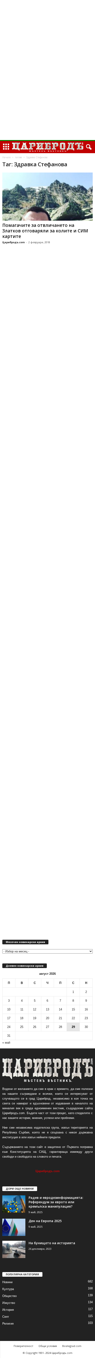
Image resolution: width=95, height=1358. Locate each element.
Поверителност (23, 1346)
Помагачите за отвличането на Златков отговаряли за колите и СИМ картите (45, 230)
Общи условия (48, 1346)
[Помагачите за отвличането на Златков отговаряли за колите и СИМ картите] (47, 197)
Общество (9, 1296)
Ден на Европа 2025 (45, 1221)
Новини (7, 1282)
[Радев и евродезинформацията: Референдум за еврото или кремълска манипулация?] (13, 1204)
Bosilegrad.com (71, 1346)
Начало (6, 157)
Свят (5, 1316)
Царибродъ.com (13, 242)
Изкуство (8, 1303)
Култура (8, 1289)
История (8, 1309)
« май (6, 1042)
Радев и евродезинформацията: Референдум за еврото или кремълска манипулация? (56, 1202)
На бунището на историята (52, 1243)
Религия (8, 1323)
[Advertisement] (47, 70)
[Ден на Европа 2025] (13, 1227)
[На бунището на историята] (13, 1249)
